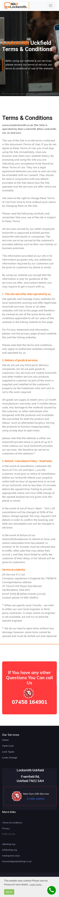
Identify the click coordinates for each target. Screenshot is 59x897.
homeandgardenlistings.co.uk (17, 861)
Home (5, 739)
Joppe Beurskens (17, 94)
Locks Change (9, 757)
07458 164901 (29, 702)
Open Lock (7, 745)
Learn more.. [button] (36, 884)
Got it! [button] (9, 892)
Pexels (31, 94)
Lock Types (8, 751)
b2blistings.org (9, 849)
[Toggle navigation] (51, 5)
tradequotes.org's (11, 855)
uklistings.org (8, 844)
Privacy (6, 828)
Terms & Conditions (12, 822)
